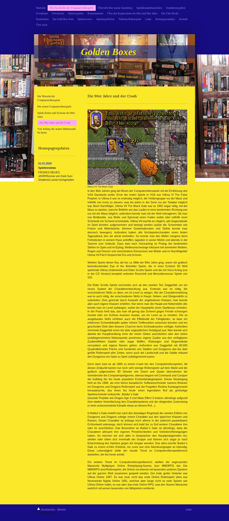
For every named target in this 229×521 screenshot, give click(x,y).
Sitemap (61, 509)
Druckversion (48, 509)
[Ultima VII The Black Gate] (137, 147)
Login (189, 509)
